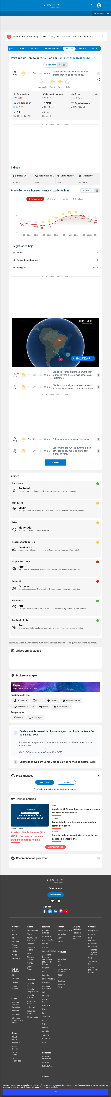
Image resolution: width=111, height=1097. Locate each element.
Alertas (45, 947)
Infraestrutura (48, 979)
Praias (14, 955)
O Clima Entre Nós (46, 1057)
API (59, 965)
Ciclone (45, 1024)
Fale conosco (92, 939)
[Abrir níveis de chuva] (96, 94)
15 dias (69, 48)
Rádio (60, 941)
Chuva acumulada (16, 1059)
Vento (45, 707)
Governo (46, 982)
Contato (92, 927)
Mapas (30, 927)
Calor (44, 1020)
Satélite (20, 718)
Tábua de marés (31, 1012)
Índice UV (31, 1007)
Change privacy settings (93, 952)
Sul (43, 992)
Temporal (46, 1017)
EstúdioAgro (47, 1066)
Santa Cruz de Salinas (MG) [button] (75, 58)
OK (55, 1092)
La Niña (45, 1031)
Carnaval (46, 1042)
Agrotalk (46, 1062)
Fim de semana (52, 48)
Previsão (16, 927)
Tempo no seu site (77, 937)
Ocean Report (60, 976)
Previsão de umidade (32, 996)
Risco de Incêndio (64, 707)
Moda (44, 971)
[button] (92, 5)
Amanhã (35, 48)
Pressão (54, 700)
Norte (44, 1009)
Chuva (38, 700)
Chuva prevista (15, 1053)
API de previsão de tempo (93, 969)
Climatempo (55, 895)
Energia (45, 975)
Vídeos (45, 1076)
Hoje (22, 48)
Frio (44, 1013)
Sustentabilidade (49, 951)
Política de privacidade (49, 1087)
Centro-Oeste (45, 1001)
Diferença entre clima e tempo (17, 1020)
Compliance (93, 930)
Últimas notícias (45, 931)
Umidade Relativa (73, 700)
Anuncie (91, 934)
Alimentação (47, 940)
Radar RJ (16, 1043)
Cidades (66, 782)
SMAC (60, 956)
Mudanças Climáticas (46, 987)
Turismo (45, 1035)
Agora (11, 48)
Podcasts (16, 1014)
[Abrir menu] (11, 6)
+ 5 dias (55, 462)
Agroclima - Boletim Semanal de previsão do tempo (47, 959)
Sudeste (45, 996)
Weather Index (61, 986)
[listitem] (23, 179)
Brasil (14, 930)
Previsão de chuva (32, 984)
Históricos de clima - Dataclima (16, 1004)
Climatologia (32, 1017)
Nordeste (46, 1005)
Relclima (15, 1011)
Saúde (45, 944)
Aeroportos (45, 782)
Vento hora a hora (32, 1002)
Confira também (77, 928)
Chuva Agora (37, 718)
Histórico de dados (88, 48)
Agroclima (46, 936)
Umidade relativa (31, 948)
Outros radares (15, 1047)
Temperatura (22, 700)
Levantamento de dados (64, 970)
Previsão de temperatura (32, 990)
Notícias (46, 927)
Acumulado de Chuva (25, 707)
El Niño (45, 1028)
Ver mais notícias (55, 847)
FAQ (90, 958)
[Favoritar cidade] (94, 58)
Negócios (46, 968)
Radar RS (46, 1039)
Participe (77, 933)
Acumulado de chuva (32, 939)
